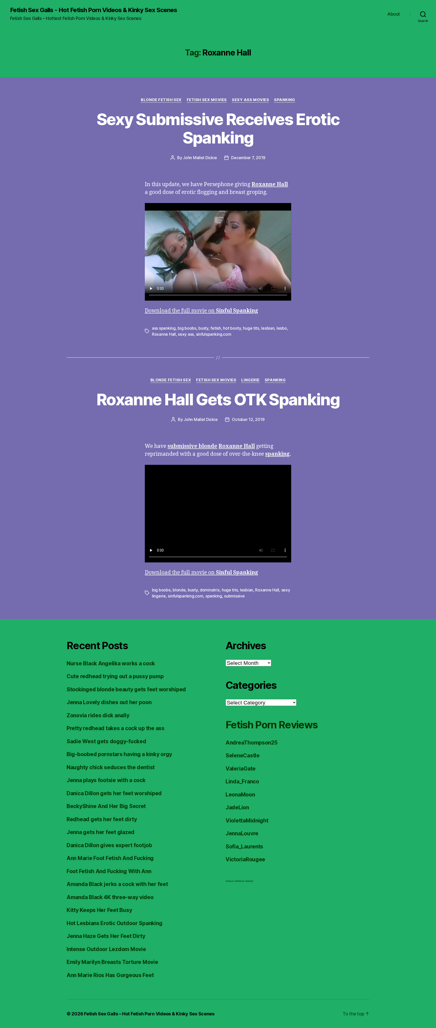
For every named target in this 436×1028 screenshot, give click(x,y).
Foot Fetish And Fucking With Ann (109, 871)
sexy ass (186, 334)
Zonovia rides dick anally (98, 715)
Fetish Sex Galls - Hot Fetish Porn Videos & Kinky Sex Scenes (93, 10)
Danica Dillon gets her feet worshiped (114, 793)
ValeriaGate (241, 768)
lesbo (282, 328)
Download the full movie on (201, 310)
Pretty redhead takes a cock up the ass (116, 728)
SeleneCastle (243, 755)
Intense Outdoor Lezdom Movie (106, 949)
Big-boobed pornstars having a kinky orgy (119, 754)
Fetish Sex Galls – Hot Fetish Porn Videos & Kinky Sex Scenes (149, 1013)
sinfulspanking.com (213, 334)
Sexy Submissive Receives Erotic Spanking (218, 128)
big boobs (187, 328)
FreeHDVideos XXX (239, 880)
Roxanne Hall (164, 334)
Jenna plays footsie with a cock (106, 780)
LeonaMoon (240, 794)
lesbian (267, 328)
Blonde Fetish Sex (161, 100)
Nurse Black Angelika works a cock (111, 663)
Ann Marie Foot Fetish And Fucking (110, 858)
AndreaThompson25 (252, 742)
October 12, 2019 (248, 419)
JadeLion (237, 807)
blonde (179, 589)
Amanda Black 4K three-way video (110, 897)
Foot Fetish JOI (230, 880)
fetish (215, 328)
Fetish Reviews (249, 880)
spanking (213, 595)
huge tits (251, 328)
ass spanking (164, 328)
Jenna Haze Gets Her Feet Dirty (106, 936)
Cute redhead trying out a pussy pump (115, 676)
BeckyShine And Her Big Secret (106, 806)
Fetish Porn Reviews (271, 725)
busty (203, 328)
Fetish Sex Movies (207, 100)
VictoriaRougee (245, 859)
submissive (234, 595)
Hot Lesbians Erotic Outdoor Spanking (114, 923)
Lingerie (250, 380)
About (393, 14)
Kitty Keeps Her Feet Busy (99, 910)
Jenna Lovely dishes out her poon (109, 702)
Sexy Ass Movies (250, 100)
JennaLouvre (242, 833)
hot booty (232, 328)
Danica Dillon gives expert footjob (109, 845)
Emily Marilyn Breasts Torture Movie (112, 962)
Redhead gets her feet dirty (102, 819)
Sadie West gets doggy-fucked (106, 741)
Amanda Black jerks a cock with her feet (117, 884)
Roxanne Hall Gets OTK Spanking (218, 399)
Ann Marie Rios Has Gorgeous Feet (110, 975)
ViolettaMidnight (247, 820)
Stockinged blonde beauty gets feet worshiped (126, 689)
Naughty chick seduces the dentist (111, 767)
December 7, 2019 (248, 157)
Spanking (284, 100)
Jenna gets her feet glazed (100, 832)
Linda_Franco (242, 781)
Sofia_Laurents (244, 846)
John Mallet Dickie (200, 157)
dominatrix (210, 589)
